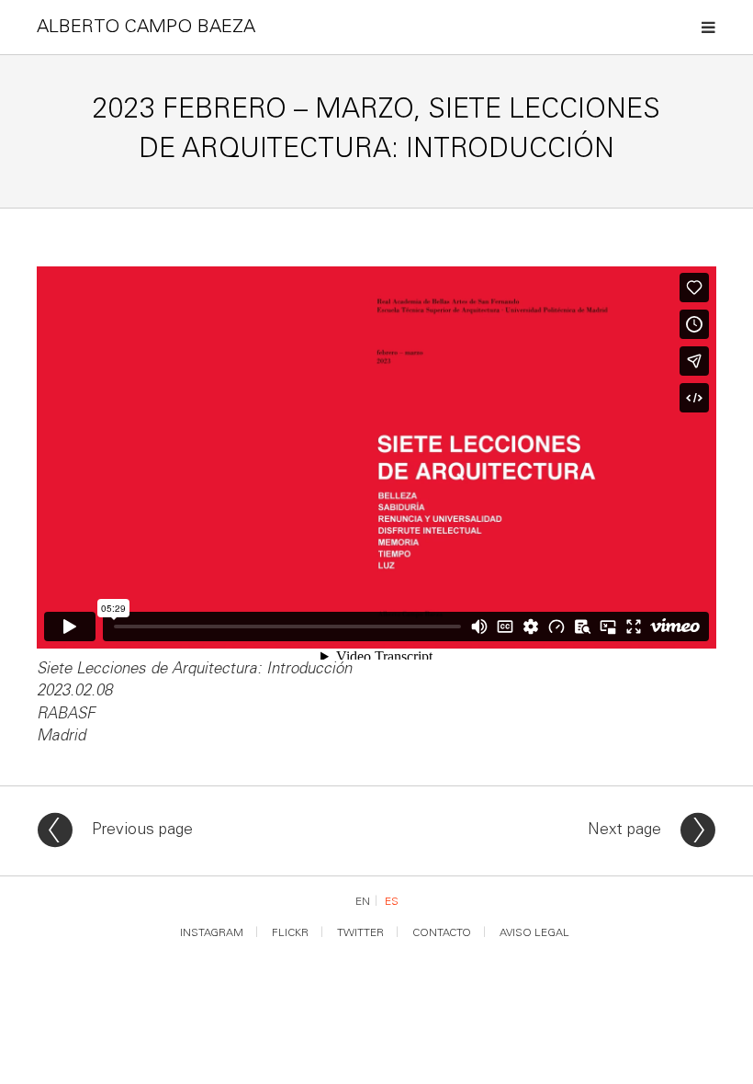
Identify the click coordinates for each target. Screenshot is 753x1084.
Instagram (211, 933)
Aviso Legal (534, 933)
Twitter (360, 933)
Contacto (441, 933)
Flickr (290, 933)
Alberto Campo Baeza (146, 28)
